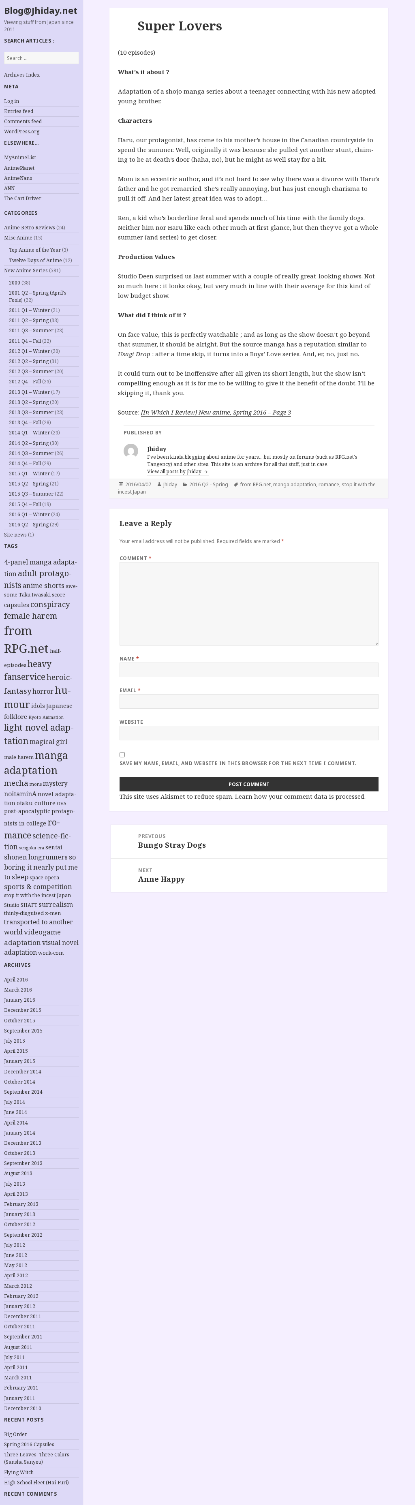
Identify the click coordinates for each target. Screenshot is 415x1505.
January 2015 (19, 1061)
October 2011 (19, 1326)
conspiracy (50, 604)
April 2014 (16, 1122)
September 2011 (23, 1336)
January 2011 (19, 1398)
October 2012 (19, 1224)
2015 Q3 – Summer (31, 493)
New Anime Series (26, 270)
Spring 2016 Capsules (29, 1444)
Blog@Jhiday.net (40, 10)
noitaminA (20, 793)
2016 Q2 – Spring (29, 524)
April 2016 (16, 979)
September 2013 (23, 1163)
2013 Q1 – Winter (29, 392)
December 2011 (22, 1316)
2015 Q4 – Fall (25, 504)
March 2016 (18, 989)
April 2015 (16, 1051)
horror (42, 691)
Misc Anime (18, 237)
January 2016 (19, 999)
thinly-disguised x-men (32, 913)
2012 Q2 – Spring (29, 361)
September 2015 (23, 1030)
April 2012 (16, 1275)
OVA (61, 803)
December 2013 (22, 1142)
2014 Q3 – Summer (31, 453)
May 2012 (15, 1265)
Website (131, 721)
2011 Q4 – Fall (25, 341)
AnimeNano (18, 178)
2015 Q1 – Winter (29, 473)
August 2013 (18, 1173)
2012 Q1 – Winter (29, 351)
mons (36, 784)
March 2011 (18, 1377)
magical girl (48, 741)
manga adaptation (294, 484)
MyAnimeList (20, 157)
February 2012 (21, 1296)
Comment (136, 558)
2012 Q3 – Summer (31, 371)
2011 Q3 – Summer (31, 330)
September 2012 (23, 1234)
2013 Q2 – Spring (29, 402)
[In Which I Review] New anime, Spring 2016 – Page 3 (216, 412)
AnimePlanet (19, 168)
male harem (19, 757)
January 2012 (19, 1306)
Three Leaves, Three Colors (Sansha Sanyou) (36, 1458)
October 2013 (19, 1153)
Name (129, 658)
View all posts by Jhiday (175, 471)
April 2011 (16, 1367)
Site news (15, 534)
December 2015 (22, 1010)
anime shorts (43, 585)
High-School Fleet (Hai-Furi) (36, 1482)
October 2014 (19, 1081)
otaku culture (36, 803)
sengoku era (31, 848)
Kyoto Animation (46, 717)
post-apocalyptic (27, 811)
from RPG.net (255, 484)
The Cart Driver (22, 198)
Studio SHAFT (20, 905)
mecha (16, 783)
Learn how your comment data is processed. (300, 796)
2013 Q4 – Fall (25, 422)
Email (130, 690)
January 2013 (19, 1214)
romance (329, 484)
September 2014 (23, 1091)
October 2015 (19, 1020)
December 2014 (22, 1071)
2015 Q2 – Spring (29, 483)
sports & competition (38, 886)
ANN (9, 188)
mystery (55, 783)
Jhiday (170, 484)
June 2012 (15, 1255)
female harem (30, 615)
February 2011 (21, 1387)
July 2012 (14, 1245)
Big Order (15, 1434)
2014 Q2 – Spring (29, 443)
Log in (11, 101)
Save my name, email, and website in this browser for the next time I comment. (238, 763)
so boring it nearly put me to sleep (41, 867)
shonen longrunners (36, 857)
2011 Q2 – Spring (29, 320)
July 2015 (14, 1040)
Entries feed (18, 111)
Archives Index (22, 74)
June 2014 (15, 1112)
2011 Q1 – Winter (29, 310)
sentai (53, 847)
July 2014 (14, 1102)
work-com (51, 952)
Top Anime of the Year (35, 249)
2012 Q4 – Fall (25, 381)
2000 (14, 282)
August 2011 (18, 1347)
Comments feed (23, 121)
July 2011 (14, 1357)
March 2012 (18, 1286)
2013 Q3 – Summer (31, 412)
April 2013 (16, 1194)
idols (38, 706)
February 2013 (21, 1204)
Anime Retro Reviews (29, 227)
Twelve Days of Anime (35, 260)
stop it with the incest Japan (37, 895)
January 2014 (19, 1132)
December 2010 (22, 1408)
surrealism (56, 904)
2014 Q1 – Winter (29, 432)
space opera (44, 877)
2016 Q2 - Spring (208, 484)
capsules (16, 605)
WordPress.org (21, 131)
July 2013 (14, 1183)
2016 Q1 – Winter (29, 514)
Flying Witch (19, 1472)
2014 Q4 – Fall (25, 463)
